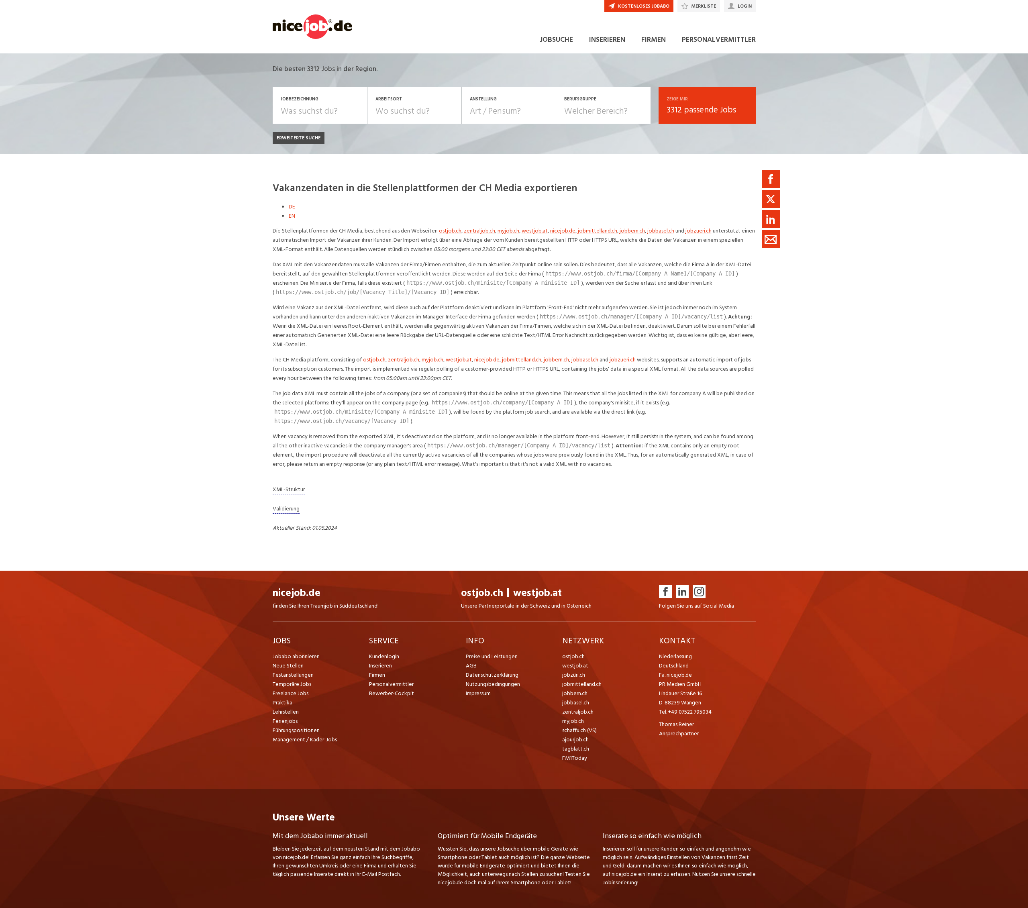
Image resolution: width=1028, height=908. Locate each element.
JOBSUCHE (556, 39)
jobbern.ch (632, 230)
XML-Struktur (289, 489)
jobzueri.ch (698, 230)
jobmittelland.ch (597, 230)
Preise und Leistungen (492, 656)
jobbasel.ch (660, 230)
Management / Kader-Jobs (305, 739)
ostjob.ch (450, 230)
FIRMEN (653, 39)
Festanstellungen (293, 674)
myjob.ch (508, 230)
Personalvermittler (391, 684)
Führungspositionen (296, 730)
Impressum (478, 693)
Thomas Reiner (676, 724)
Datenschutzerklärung (492, 674)
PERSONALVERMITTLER (719, 39)
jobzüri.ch (573, 674)
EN (292, 215)
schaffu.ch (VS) (579, 730)
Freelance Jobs (290, 693)
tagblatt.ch (575, 748)
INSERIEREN (607, 39)
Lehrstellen (286, 711)
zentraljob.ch (479, 230)
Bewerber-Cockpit (391, 693)
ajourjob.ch (575, 739)
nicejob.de (562, 230)
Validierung (286, 508)
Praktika (282, 702)
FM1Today (574, 758)
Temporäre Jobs (292, 684)
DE (292, 206)
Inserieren (380, 665)
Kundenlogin (384, 656)
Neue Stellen (288, 665)
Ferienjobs (285, 721)
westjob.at (535, 230)
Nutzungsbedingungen (493, 684)
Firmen (377, 674)
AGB (471, 665)
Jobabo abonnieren (296, 656)
